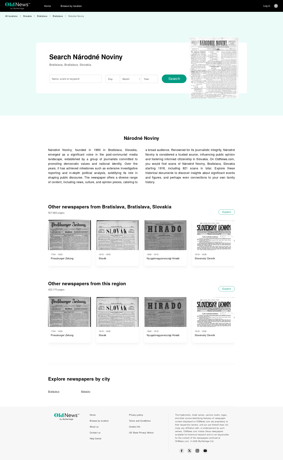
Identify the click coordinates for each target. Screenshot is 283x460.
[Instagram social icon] (197, 450)
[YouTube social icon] (205, 450)
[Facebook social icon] (181, 450)
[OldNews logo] (17, 4)
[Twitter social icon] (189, 450)
